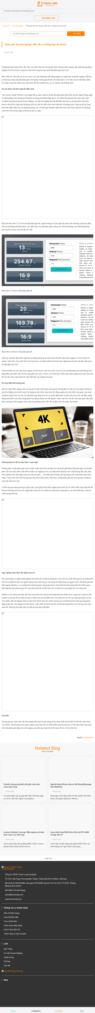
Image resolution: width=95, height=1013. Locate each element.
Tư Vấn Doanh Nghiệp (13, 953)
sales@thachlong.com (14, 895)
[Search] (90, 11)
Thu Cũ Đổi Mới (10, 921)
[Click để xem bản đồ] (47, 994)
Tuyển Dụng (9, 957)
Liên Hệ (7, 966)
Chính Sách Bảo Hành (13, 926)
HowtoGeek (88, 737)
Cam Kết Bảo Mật (11, 917)
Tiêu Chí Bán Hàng (11, 913)
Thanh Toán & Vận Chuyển (15, 934)
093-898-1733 (48, 18)
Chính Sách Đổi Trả (12, 930)
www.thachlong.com (13, 899)
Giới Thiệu (8, 949)
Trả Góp (7, 961)
